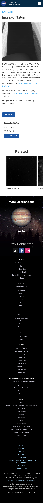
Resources (21, 408)
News (21, 402)
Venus (21, 296)
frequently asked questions (26, 93)
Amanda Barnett (27, 484)
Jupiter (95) (21, 360)
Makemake (22, 327)
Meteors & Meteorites (21, 388)
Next (38, 219)
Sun (21, 266)
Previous (5, 219)
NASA (3, 3)
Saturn (21, 308)
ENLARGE (8, 114)
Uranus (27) (21, 367)
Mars (21, 302)
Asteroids (21, 391)
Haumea (21, 330)
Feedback (22, 451)
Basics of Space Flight (21, 427)
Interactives (21, 424)
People (21, 414)
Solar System (21, 260)
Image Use (21, 457)
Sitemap (21, 466)
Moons (21, 345)
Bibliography (21, 448)
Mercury (21, 293)
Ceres (21, 324)
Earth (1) (21, 354)
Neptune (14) (21, 370)
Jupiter (21, 231)
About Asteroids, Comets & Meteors (21, 381)
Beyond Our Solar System (21, 275)
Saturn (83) (21, 364)
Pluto (22, 321)
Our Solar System (21, 263)
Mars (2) (21, 358)
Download (12, 135)
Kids (21, 421)
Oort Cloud (21, 272)
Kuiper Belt (21, 269)
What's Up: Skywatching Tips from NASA (21, 405)
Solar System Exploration (12, 3)
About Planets (21, 286)
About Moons (21, 348)
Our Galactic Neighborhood (12, 8)
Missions (21, 417)
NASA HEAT (21, 436)
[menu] (39, 3)
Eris (21, 333)
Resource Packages (21, 433)
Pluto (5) (21, 373)
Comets (21, 394)
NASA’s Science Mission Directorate (21, 480)
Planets (21, 283)
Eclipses (21, 278)
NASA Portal (21, 463)
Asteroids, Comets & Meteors (21, 378)
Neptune (21, 314)
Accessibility (21, 469)
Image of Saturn (12, 188)
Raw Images (7, 12)
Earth (21, 299)
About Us (21, 445)
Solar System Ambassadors (21, 430)
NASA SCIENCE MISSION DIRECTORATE (21, 460)
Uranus (21, 311)
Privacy (21, 454)
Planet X (21, 339)
